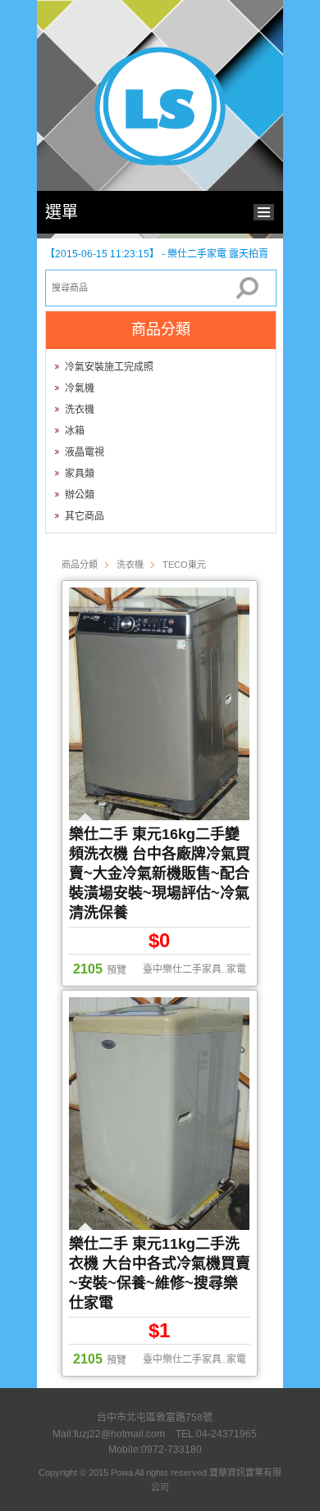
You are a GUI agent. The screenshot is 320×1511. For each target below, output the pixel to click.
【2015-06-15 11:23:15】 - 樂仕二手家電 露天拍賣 (156, 254)
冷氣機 (79, 388)
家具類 (79, 473)
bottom (268, 210)
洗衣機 (79, 409)
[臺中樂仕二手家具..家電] (160, 162)
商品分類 (80, 564)
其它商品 (84, 516)
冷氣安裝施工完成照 (109, 367)
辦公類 (79, 495)
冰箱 (75, 431)
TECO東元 (184, 564)
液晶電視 (84, 452)
